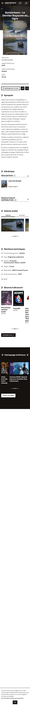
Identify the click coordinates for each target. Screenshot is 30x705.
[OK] (15, 702)
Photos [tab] (8, 215)
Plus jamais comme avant (5, 310)
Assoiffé (16, 309)
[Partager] (22, 88)
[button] (21, 221)
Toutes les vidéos (8, 395)
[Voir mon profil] (26, 3)
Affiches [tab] (22, 215)
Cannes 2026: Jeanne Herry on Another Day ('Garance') (10, 379)
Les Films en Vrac (7, 60)
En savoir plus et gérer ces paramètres (12, 698)
